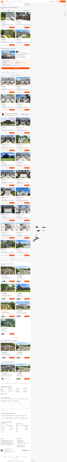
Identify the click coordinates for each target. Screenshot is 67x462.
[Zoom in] (65, 7)
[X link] (29, 450)
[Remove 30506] (8, 1)
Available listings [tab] (16, 400)
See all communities (15, 337)
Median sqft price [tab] (3, 400)
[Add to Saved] (14, 13)
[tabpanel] (15, 405)
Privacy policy (16, 458)
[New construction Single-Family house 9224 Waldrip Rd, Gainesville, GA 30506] (23, 244)
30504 (17, 428)
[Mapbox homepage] (33, 461)
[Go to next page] (21, 259)
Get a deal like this (15, 68)
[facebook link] (27, 450)
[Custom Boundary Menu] (65, 5)
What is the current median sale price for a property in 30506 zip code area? (14, 415)
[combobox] (19, 1)
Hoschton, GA (3, 429)
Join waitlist (12, 333)
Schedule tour (12, 27)
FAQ (9, 456)
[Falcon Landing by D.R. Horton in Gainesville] (23, 270)
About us (6, 456)
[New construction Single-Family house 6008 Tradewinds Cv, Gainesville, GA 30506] (8, 34)
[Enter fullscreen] (65, 12)
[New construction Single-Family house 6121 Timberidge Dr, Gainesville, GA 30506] (8, 244)
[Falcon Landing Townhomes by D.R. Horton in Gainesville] (8, 288)
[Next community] (30, 350)
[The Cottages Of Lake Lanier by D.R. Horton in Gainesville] (8, 368)
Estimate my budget (25, 114)
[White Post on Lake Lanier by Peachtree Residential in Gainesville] (23, 305)
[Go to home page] (2, 1)
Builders (13, 10)
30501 (17, 426)
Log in (58, 1)
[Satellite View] (65, 14)
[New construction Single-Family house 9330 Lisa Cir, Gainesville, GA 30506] (23, 16)
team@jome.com (20, 441)
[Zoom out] (65, 10)
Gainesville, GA (3, 428)
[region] (49, 232)
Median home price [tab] (10, 400)
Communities (4, 10)
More (3, 431)
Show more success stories (15, 75)
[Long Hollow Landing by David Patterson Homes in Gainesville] (8, 305)
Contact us (13, 456)
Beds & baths (4, 4)
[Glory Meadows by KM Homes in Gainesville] (23, 288)
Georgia (2, 389)
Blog (20, 456)
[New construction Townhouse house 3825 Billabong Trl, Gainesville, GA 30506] (8, 174)
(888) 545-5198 (20, 440)
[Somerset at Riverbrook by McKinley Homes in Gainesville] (8, 270)
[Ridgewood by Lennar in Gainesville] (8, 323)
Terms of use (25, 456)
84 (8, 389)
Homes (9, 10)
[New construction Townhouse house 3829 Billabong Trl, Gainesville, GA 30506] (23, 157)
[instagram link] (23, 450)
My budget (52, 1)
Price (9, 4)
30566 (17, 429)
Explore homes (63, 1)
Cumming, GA (3, 426)
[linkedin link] (25, 450)
